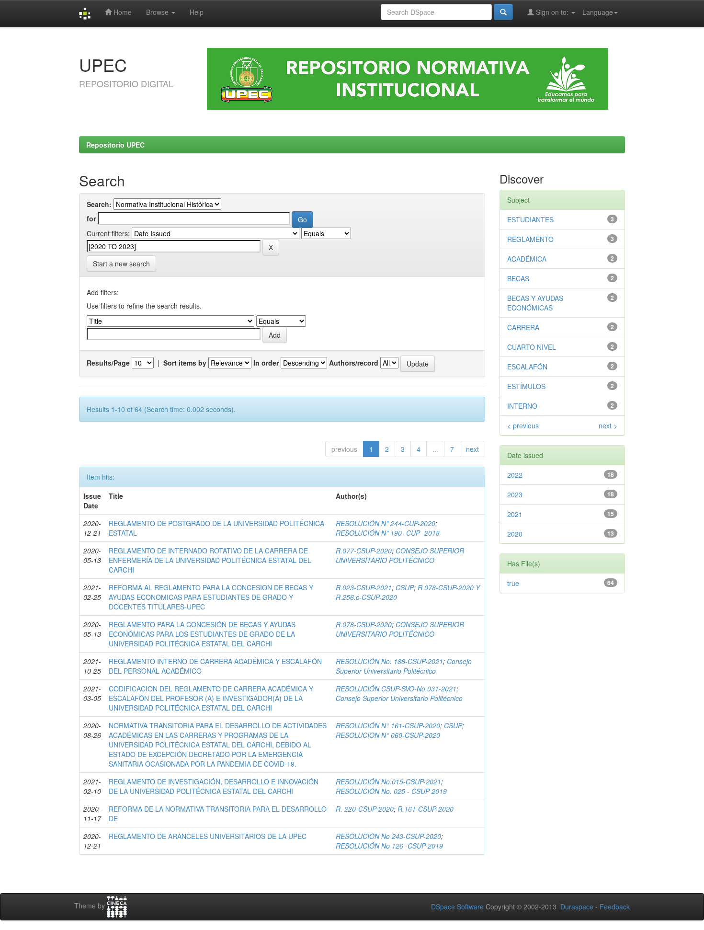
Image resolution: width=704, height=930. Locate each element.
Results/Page (108, 362)
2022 (514, 475)
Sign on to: (552, 12)
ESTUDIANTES (530, 219)
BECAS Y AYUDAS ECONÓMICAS (535, 302)
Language (597, 12)
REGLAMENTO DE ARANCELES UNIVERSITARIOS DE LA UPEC (208, 836)
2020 (514, 534)
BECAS (518, 278)
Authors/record (353, 362)
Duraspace (576, 906)
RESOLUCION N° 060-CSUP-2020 (388, 735)
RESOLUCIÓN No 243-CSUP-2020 (388, 836)
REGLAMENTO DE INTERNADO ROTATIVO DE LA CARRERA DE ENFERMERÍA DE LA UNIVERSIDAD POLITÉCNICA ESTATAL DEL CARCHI (210, 560)
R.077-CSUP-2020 (364, 550)
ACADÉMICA (526, 259)
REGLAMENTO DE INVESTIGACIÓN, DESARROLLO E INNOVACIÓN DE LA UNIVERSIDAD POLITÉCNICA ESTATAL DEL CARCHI (213, 786)
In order (266, 362)
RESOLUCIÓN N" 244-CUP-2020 (385, 523)
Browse (158, 12)
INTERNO (522, 406)
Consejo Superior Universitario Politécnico (404, 666)
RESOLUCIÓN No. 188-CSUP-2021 (389, 661)
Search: (99, 204)
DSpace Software (457, 906)
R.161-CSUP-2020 (425, 809)
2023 (514, 494)
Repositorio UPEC (115, 144)
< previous (523, 425)
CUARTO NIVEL (531, 347)
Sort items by (184, 362)
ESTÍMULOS (526, 386)
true (513, 583)
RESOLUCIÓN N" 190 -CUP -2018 (388, 533)
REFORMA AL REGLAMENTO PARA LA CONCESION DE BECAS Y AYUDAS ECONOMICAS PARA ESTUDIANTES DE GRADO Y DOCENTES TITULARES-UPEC (211, 597)
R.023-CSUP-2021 (364, 587)
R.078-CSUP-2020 (364, 624)
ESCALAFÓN (527, 366)
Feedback (615, 906)
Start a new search (121, 263)
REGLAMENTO (530, 239)
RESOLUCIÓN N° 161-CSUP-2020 (388, 725)
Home (122, 12)
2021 (514, 514)
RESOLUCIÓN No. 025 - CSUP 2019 (391, 791)
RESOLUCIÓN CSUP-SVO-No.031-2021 (396, 688)
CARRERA (523, 327)
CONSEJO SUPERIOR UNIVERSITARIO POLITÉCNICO (400, 555)
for (91, 218)
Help (197, 12)
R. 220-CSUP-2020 (365, 809)
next (472, 449)
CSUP (405, 587)
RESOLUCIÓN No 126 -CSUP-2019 (389, 845)
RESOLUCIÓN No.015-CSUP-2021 (388, 781)
